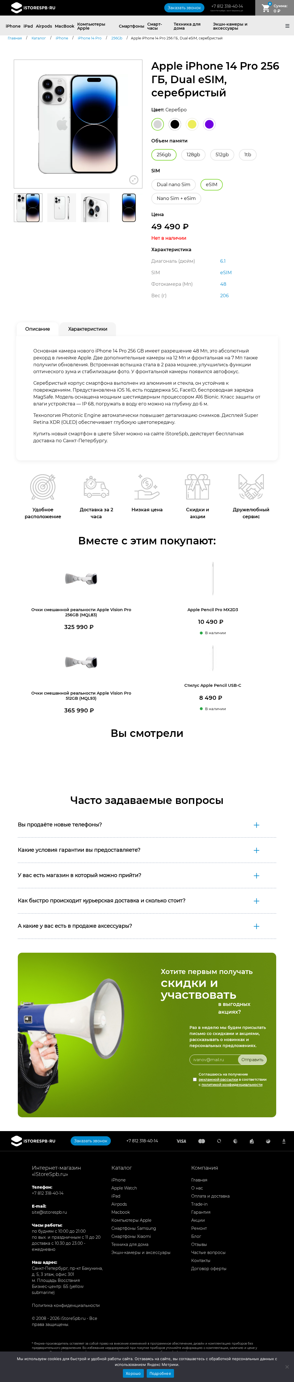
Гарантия (200, 1212)
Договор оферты (209, 1268)
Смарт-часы (154, 26)
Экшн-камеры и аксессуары (230, 26)
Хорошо (133, 1373)
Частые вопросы (208, 1252)
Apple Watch (124, 1188)
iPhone (13, 26)
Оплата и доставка (210, 1196)
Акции (198, 1220)
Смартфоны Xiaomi (131, 1236)
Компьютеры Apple (91, 26)
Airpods (44, 26)
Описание (37, 329)
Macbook (120, 1212)
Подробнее (160, 1373)
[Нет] (287, 1367)
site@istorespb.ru (49, 1212)
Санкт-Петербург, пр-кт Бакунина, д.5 (226, 10)
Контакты (200, 1260)
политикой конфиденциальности (232, 1084)
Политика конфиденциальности (66, 1305)
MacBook (64, 26)
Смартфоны (131, 26)
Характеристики (87, 329)
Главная (199, 1180)
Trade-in (199, 1204)
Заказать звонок (184, 7)
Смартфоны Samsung (133, 1228)
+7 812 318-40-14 (227, 6)
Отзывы (199, 1244)
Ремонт (199, 1228)
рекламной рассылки (218, 1079)
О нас (197, 1188)
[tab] (37, 329)
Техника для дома (187, 26)
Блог (196, 1236)
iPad (28, 26)
